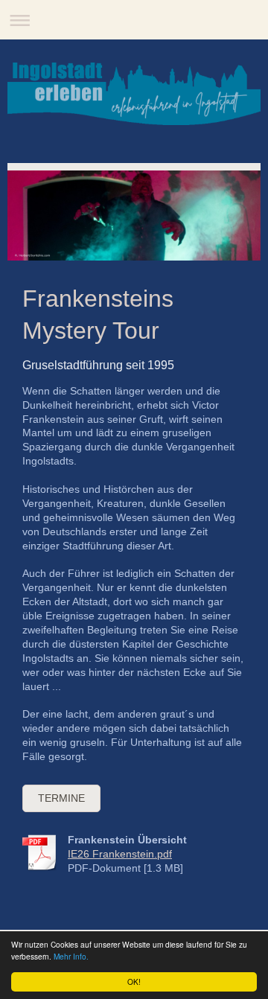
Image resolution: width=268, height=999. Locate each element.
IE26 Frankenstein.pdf (120, 854)
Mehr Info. (71, 956)
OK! (134, 981)
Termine (61, 798)
